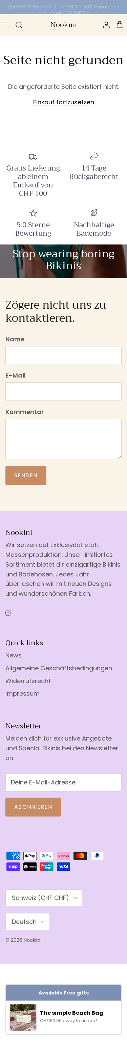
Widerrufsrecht (28, 681)
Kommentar (24, 412)
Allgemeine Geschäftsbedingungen (58, 668)
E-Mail (15, 375)
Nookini (32, 940)
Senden (26, 475)
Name (14, 339)
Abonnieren (33, 807)
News (13, 655)
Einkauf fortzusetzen (63, 102)
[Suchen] (22, 25)
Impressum (22, 693)
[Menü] (7, 25)
